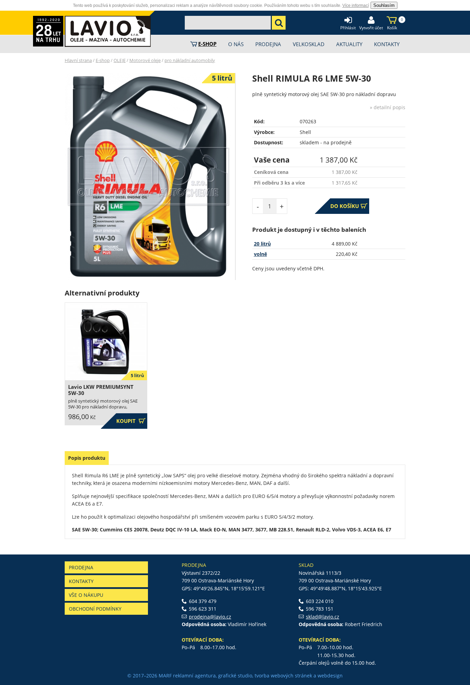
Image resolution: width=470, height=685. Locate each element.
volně (260, 254)
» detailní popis (387, 107)
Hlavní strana (78, 60)
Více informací (355, 5)
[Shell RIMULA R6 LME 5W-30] (148, 176)
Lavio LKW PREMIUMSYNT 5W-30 (100, 390)
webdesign (330, 675)
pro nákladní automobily (189, 60)
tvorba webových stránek (283, 675)
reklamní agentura (194, 675)
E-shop (103, 60)
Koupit (131, 421)
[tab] (87, 458)
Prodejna (81, 567)
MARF (165, 675)
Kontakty (81, 581)
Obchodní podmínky (95, 608)
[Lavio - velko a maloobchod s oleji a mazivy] (108, 31)
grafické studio (235, 675)
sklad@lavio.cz (322, 616)
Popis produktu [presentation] (86, 458)
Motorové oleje (145, 60)
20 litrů (262, 243)
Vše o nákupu (86, 595)
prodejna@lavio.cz (210, 616)
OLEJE (120, 60)
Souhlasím (384, 5)
